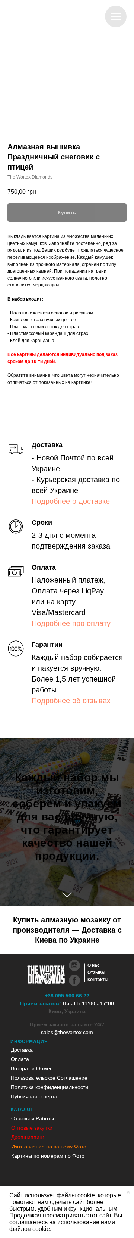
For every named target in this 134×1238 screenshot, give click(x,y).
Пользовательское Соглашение (49, 1078)
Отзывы (96, 972)
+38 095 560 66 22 (67, 996)
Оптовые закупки (31, 1128)
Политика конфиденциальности (49, 1087)
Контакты (97, 979)
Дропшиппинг (27, 1137)
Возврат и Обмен (32, 1068)
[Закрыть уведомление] (128, 1192)
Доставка (22, 1050)
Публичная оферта (34, 1096)
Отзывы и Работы (32, 1118)
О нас (93, 965)
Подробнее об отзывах (71, 700)
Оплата (20, 1059)
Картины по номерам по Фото (47, 1156)
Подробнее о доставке (71, 501)
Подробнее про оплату (71, 623)
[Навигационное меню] (116, 16)
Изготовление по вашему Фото (48, 1146)
